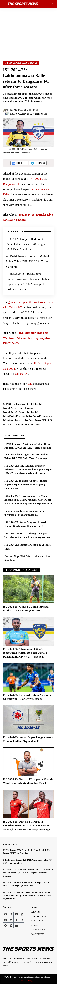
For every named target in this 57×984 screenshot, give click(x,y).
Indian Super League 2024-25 (21, 63)
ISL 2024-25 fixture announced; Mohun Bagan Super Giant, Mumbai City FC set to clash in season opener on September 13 (28, 499)
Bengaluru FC (11, 184)
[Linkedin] (11, 920)
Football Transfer (24, 408)
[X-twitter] (11, 914)
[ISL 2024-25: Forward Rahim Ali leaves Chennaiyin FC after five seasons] (28, 677)
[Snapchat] (21, 920)
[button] (5, 4)
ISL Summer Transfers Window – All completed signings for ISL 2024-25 (26, 338)
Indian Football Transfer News (39, 416)
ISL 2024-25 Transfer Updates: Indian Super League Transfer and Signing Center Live (26, 484)
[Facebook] (5, 914)
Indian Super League (12, 420)
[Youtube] (16, 914)
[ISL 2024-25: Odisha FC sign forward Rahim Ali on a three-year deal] (28, 589)
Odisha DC (21, 373)
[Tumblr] (16, 920)
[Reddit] (5, 925)
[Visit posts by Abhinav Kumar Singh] (6, 112)
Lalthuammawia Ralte (24, 424)
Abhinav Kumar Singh (26, 110)
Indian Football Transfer (14, 416)
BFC (32, 404)
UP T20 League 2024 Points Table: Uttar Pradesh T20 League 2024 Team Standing (25, 244)
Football (39, 404)
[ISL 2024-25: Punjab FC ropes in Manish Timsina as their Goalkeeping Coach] (28, 761)
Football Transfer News (13, 412)
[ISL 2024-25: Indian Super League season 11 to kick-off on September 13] (28, 719)
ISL (29, 383)
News (38, 424)
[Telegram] (11, 925)
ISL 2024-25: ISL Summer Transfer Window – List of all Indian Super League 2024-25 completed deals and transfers (28, 469)
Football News (9, 408)
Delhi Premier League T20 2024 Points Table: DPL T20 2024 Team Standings (27, 261)
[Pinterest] (21, 914)
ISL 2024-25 (37, 178)
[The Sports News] (23, 4)
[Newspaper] (16, 925)
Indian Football (32, 412)
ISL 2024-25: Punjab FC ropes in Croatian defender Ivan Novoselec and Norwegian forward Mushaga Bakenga (26, 825)
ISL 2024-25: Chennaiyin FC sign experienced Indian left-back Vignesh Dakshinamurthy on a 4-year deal (25, 652)
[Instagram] (5, 920)
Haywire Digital (28, 980)
